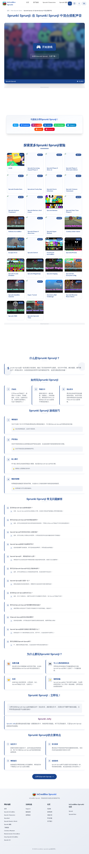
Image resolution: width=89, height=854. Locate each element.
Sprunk (71, 811)
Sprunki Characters (49, 2)
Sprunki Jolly (11, 724)
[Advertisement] (44, 100)
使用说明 (49, 812)
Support (28, 809)
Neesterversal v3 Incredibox (12, 834)
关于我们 (49, 821)
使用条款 (28, 815)
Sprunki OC (7, 840)
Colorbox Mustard (9, 830)
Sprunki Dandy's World (10, 821)
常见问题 (49, 818)
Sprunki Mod (72, 814)
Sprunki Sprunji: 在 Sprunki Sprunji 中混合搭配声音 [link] (38, 10)
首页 (27, 2)
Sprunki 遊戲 (63, 2)
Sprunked (7, 818)
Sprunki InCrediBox (9, 812)
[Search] (70, 3)
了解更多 (6, 827)
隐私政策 (28, 812)
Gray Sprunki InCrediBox (11, 837)
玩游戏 (49, 809)
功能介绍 (49, 815)
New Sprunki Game (16, 10)
